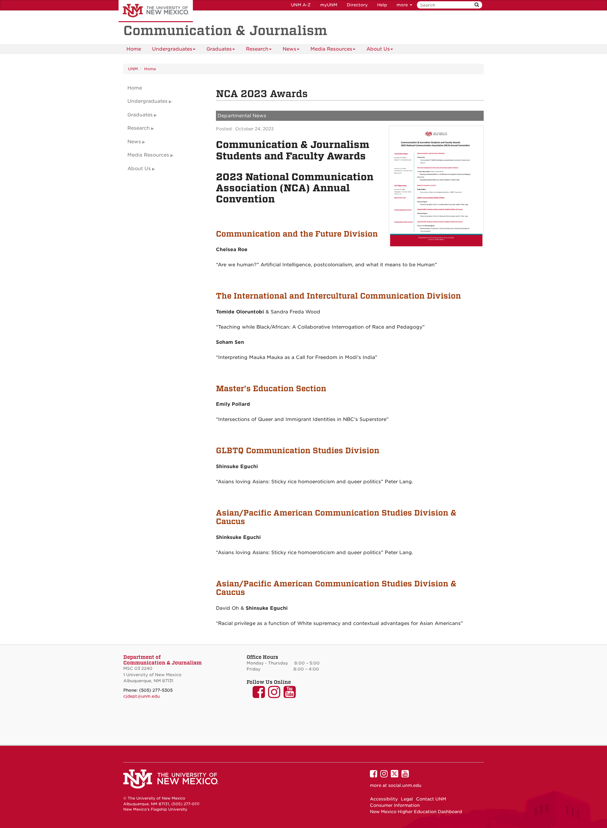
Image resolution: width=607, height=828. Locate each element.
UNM (133, 68)
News (289, 49)
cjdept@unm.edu (141, 696)
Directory (357, 5)
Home (133, 49)
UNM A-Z (301, 5)
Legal (407, 798)
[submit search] (477, 5)
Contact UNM (431, 798)
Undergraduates (172, 49)
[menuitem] (133, 49)
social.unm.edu (404, 785)
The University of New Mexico (156, 11)
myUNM (328, 5)
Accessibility (384, 798)
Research (257, 49)
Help (382, 5)
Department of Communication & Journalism (162, 660)
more (402, 5)
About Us (378, 49)
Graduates (219, 49)
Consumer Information (395, 805)
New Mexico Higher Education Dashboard (416, 811)
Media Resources (331, 49)
